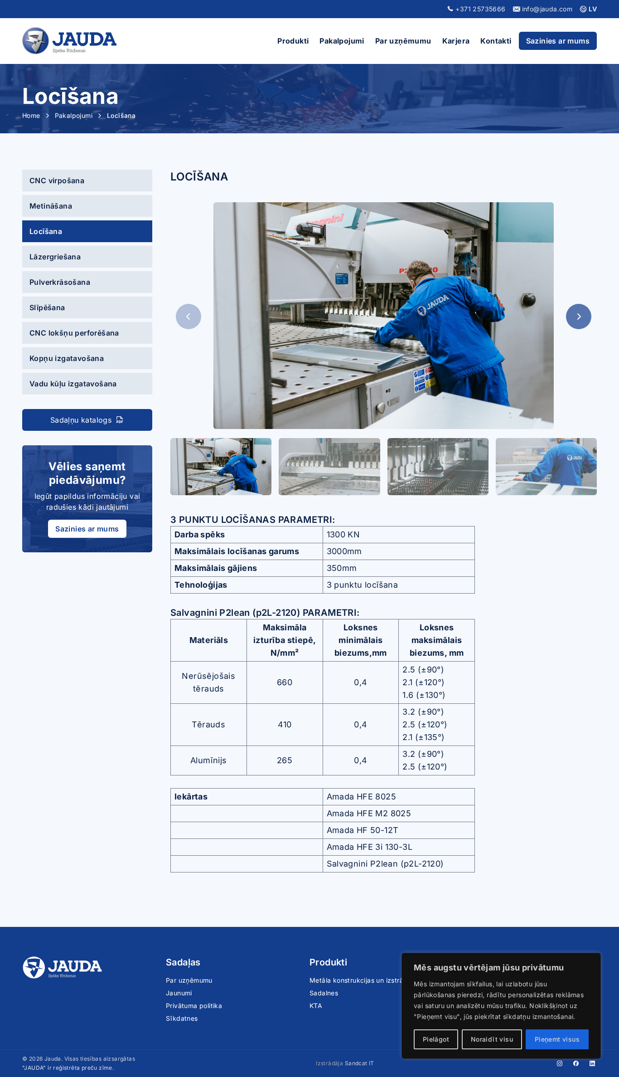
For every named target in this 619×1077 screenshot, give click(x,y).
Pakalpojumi (341, 40)
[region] (501, 1006)
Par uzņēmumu (403, 40)
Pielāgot (436, 1039)
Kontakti (495, 40)
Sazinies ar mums (558, 40)
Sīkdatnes (182, 1018)
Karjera (456, 40)
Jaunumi (179, 993)
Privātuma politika (194, 1005)
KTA (316, 1005)
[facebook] (575, 1063)
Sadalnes (324, 993)
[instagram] (559, 1063)
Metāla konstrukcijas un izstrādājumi (367, 980)
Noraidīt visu (492, 1039)
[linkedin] (592, 1063)
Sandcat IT (359, 1063)
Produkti (293, 40)
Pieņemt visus (557, 1039)
